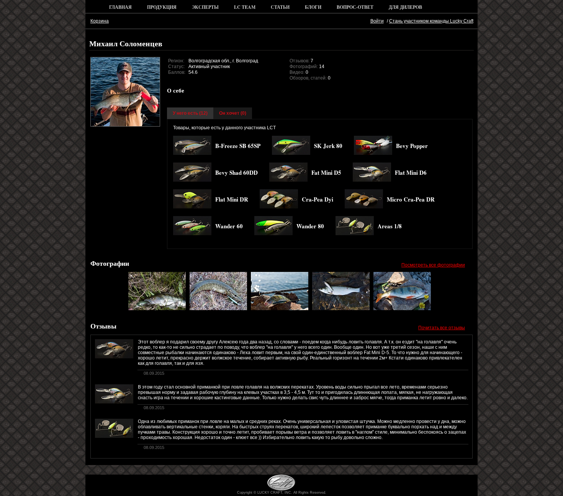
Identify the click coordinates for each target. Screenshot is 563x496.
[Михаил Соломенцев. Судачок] (157, 308)
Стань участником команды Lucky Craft (431, 21)
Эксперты (205, 7)
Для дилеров (405, 7)
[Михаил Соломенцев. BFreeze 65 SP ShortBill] (402, 308)
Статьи (280, 7)
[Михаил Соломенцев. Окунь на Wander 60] (279, 308)
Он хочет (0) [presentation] (232, 113)
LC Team (244, 7)
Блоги (313, 7)
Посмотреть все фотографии (433, 265)
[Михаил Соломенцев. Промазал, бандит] (341, 308)
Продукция (162, 7)
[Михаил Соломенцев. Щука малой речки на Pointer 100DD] (218, 308)
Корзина (99, 21)
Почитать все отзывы (441, 327)
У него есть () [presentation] (190, 113)
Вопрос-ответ (355, 7)
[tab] (190, 113)
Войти (377, 21)
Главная (120, 7)
